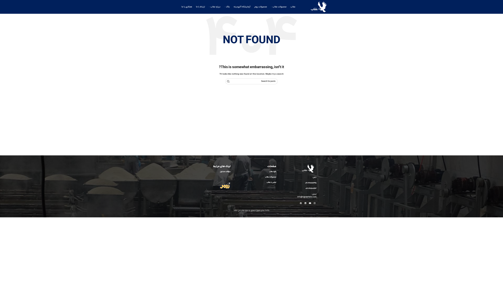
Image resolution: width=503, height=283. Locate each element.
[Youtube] (310, 203)
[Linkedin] (305, 203)
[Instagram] (314, 203)
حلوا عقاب (272, 171)
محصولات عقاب (270, 177)
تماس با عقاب (271, 182)
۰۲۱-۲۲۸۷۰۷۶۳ (311, 188)
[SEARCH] (228, 81)
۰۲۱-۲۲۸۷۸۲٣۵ (310, 183)
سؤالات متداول (225, 171)
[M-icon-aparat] (301, 203)
